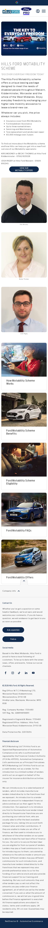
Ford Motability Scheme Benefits (20, 432)
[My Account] (38, 11)
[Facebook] (6, 673)
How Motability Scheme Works (20, 382)
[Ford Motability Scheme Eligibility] (24, 460)
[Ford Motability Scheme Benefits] (24, 410)
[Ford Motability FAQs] (24, 510)
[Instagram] (13, 673)
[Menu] (44, 11)
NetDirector (11, 921)
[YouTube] (33, 673)
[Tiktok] (19, 673)
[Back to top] (24, 582)
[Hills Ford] (11, 11)
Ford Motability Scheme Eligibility (20, 482)
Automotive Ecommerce (31, 921)
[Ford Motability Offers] (24, 556)
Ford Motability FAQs (19, 530)
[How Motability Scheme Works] (24, 360)
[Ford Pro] (26, 11)
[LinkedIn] (26, 673)
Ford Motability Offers (19, 577)
